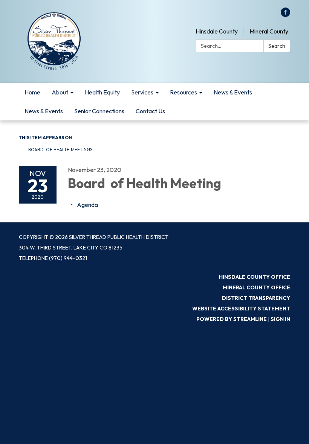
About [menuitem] (60, 92)
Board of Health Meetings (60, 149)
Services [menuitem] (142, 92)
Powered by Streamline (231, 319)
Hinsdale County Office (254, 277)
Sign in (280, 319)
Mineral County (268, 31)
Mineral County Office (256, 287)
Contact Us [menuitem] (150, 111)
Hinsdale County (217, 31)
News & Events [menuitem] (233, 92)
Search (276, 46)
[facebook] (285, 14)
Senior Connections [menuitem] (99, 111)
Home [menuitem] (32, 92)
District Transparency (256, 298)
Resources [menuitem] (183, 92)
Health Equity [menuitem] (102, 92)
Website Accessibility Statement (241, 308)
